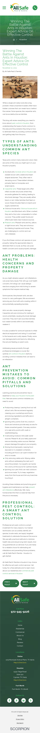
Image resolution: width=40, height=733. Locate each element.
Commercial (20, 632)
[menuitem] (20, 715)
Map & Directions (20, 663)
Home (20, 625)
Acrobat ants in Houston (24, 172)
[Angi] (16, 700)
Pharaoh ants (10, 223)
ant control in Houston (17, 354)
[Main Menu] (4, 7)
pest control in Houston (20, 123)
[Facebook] (9, 700)
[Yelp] (31, 700)
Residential (20, 629)
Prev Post (7, 583)
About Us (20, 635)
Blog (20, 639)
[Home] (19, 8)
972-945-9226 (20, 611)
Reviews (20, 642)
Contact (20, 646)
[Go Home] (14, 39)
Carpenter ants (10, 189)
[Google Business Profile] (23, 700)
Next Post (25, 583)
